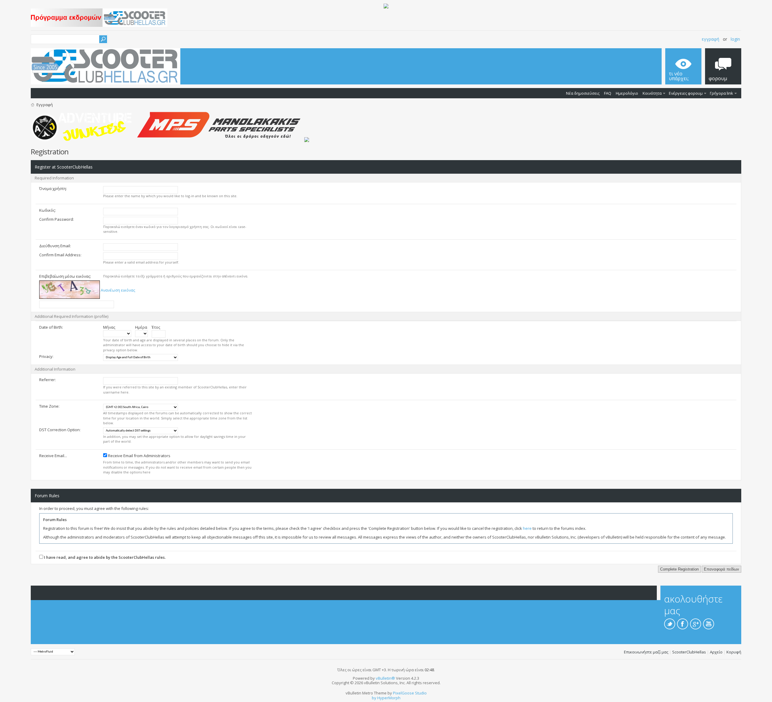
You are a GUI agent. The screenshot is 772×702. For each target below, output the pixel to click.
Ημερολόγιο (627, 93)
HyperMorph (388, 697)
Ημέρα (141, 327)
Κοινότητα (652, 93)
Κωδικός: (47, 210)
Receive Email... (53, 455)
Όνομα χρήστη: (53, 188)
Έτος (156, 327)
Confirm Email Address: (60, 254)
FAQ (607, 93)
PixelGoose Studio (410, 693)
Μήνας (109, 327)
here (527, 528)
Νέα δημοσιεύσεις (583, 93)
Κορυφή (733, 652)
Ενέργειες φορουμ (686, 93)
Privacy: (46, 356)
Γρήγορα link (721, 93)
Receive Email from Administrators (138, 455)
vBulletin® (385, 678)
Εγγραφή (710, 39)
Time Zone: (49, 406)
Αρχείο (716, 652)
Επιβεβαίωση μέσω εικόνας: (65, 276)
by (374, 697)
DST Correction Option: (60, 429)
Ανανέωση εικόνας (118, 290)
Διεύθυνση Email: (55, 245)
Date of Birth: (51, 327)
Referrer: (47, 379)
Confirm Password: (56, 219)
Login (735, 39)
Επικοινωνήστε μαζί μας (646, 652)
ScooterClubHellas (689, 652)
